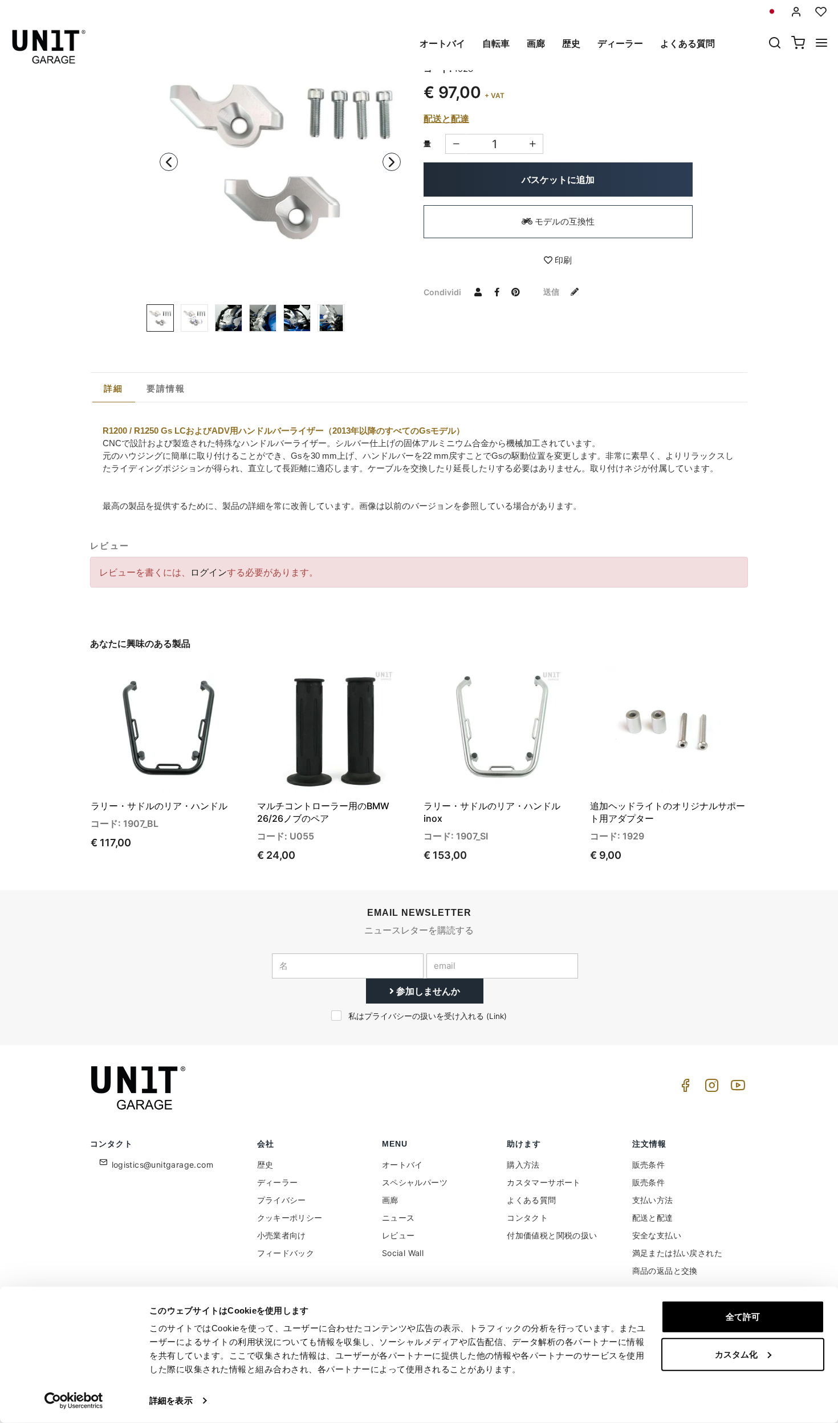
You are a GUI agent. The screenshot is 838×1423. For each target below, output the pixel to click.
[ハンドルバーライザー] (194, 318)
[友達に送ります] (478, 291)
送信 (552, 291)
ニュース (398, 1217)
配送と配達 (446, 118)
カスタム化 (736, 1354)
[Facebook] (683, 1088)
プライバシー (281, 1200)
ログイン (208, 572)
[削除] (532, 144)
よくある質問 (687, 43)
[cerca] (775, 44)
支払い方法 (652, 1200)
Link (496, 1016)
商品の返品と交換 (665, 1270)
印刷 (562, 260)
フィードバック (286, 1253)
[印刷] (207, 683)
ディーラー (620, 43)
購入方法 (523, 1164)
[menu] (821, 44)
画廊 (536, 43)
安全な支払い (656, 1235)
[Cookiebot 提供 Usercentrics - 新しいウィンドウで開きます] (74, 1400)
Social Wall (403, 1253)
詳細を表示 (171, 1400)
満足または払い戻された (677, 1253)
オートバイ (442, 43)
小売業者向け (281, 1235)
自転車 (496, 43)
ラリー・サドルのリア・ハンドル (159, 806)
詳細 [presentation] (114, 388)
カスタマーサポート (544, 1182)
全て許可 (743, 1317)
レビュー (398, 1235)
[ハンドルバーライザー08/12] (280, 158)
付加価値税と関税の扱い (552, 1235)
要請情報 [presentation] (166, 388)
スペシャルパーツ (415, 1182)
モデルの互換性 (563, 221)
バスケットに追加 (558, 179)
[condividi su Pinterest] (515, 291)
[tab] (113, 388)
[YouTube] (736, 1088)
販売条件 (648, 1164)
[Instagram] (710, 1088)
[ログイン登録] (796, 12)
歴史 (571, 43)
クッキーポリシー (290, 1217)
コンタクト (527, 1217)
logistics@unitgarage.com (163, 1164)
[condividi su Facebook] (497, 291)
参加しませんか (427, 991)
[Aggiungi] (455, 144)
